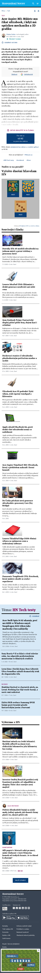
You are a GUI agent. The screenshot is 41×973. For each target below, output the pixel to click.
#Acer (29, 160)
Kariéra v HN (6, 935)
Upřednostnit (28, 74)
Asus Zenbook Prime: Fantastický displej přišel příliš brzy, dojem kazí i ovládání (19, 322)
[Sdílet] (35, 11)
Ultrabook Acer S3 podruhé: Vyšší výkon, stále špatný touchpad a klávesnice (17, 394)
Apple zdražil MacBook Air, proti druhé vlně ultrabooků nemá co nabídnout (17, 429)
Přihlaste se (28, 155)
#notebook (20, 160)
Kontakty (5, 926)
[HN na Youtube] (29, 908)
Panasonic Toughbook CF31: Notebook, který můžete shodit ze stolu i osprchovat (20, 579)
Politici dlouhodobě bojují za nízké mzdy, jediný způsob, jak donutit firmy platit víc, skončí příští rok (20, 812)
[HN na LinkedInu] (23, 908)
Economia (5, 932)
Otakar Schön (11, 34)
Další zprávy (20, 880)
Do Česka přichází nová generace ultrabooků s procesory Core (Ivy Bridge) (17, 503)
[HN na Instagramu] (20, 908)
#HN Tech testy (9, 160)
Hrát (13, 194)
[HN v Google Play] (9, 918)
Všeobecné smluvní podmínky (26, 935)
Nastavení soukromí (23, 932)
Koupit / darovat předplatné (10, 944)
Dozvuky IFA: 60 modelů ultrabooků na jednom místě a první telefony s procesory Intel (20, 251)
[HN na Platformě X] (14, 908)
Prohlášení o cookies (23, 929)
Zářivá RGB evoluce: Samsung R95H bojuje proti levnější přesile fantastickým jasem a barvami (18, 705)
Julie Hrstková (13, 806)
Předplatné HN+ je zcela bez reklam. (29, 226)
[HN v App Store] (23, 918)
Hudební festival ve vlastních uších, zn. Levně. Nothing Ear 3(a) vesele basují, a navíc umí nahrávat (20, 689)
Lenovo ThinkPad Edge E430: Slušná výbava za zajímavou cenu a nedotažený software (19, 541)
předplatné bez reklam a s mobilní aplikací (25, 147)
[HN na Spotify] (26, 908)
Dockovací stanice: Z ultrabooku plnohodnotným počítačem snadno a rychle (19, 358)
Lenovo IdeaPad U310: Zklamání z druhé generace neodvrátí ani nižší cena (18, 287)
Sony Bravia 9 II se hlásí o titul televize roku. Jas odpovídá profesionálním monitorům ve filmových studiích (20, 656)
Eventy (4, 947)
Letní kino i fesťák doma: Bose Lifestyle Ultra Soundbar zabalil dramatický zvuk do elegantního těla (20, 671)
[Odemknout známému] (38, 11)
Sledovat (14, 74)
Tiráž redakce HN (7, 929)
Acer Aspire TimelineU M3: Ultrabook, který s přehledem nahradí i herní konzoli (20, 467)
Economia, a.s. (15, 897)
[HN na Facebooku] (17, 908)
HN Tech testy (24, 610)
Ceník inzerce (6, 938)
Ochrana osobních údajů (24, 926)
